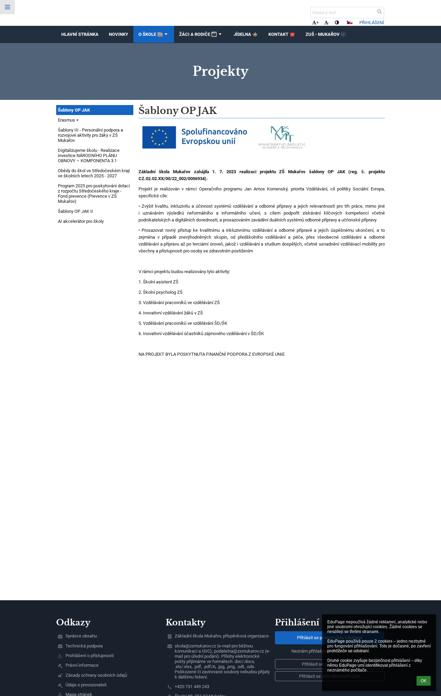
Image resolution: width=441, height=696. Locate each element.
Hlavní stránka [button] (80, 34)
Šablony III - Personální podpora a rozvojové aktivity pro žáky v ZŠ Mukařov (90, 135)
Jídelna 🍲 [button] (246, 34)
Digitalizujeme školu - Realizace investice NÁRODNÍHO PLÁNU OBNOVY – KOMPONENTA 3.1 (89, 155)
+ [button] (317, 22)
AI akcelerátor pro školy (81, 221)
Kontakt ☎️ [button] (281, 34)
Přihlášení (371, 22)
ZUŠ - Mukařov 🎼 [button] (326, 34)
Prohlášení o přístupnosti (89, 655)
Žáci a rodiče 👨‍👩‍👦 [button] (198, 34)
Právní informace (82, 665)
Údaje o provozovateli (85, 684)
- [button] (329, 22)
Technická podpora (84, 645)
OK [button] (424, 680)
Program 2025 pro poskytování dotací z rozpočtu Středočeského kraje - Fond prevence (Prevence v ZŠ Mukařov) (94, 193)
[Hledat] (379, 11)
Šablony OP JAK (74, 110)
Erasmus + (68, 120)
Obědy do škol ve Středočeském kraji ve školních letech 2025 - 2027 (94, 173)
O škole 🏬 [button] (151, 34)
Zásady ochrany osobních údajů (96, 675)
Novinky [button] (118, 34)
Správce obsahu (81, 635)
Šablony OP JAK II (75, 211)
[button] (337, 22)
